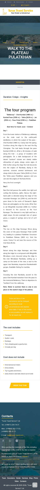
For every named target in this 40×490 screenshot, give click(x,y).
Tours (25, 17)
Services (22, 25)
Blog (17, 34)
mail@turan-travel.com (15, 435)
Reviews (9, 2)
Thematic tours (24, 42)
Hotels (6, 34)
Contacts (30, 2)
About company (20, 2)
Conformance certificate (11, 459)
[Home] (4, 17)
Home (4, 42)
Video (17, 481)
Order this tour (20, 385)
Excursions (7, 25)
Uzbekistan (12, 17)
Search (25, 34)
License (25, 456)
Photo (36, 478)
